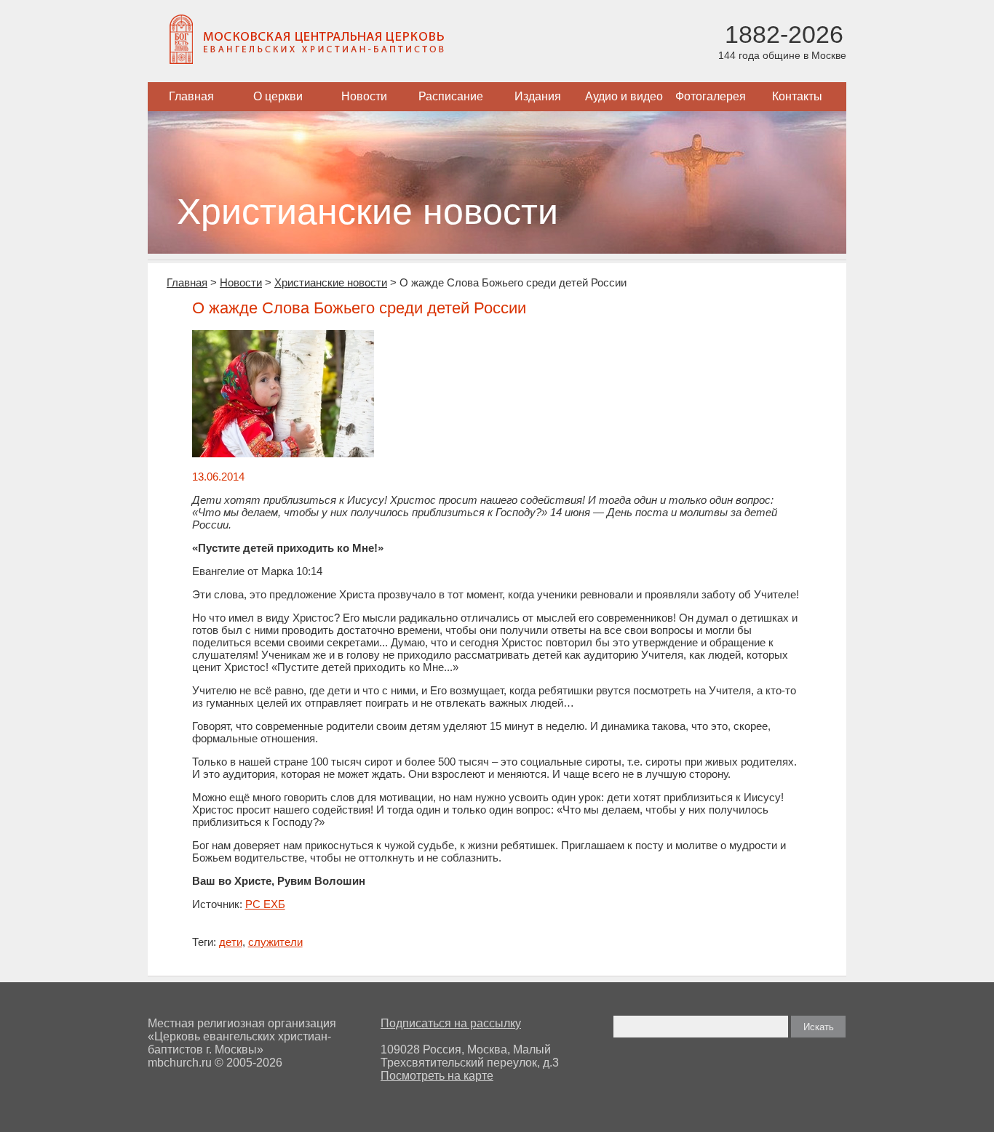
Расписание (450, 96)
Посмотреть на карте (437, 1075)
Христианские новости (330, 282)
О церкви (278, 96)
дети (230, 942)
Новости (364, 96)
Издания (537, 96)
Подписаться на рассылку (451, 1023)
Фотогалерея (710, 96)
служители (275, 942)
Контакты (797, 96)
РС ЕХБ (265, 904)
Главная (191, 96)
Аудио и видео (624, 96)
